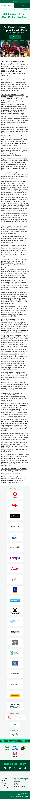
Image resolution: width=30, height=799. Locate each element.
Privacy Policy (4, 784)
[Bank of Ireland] (15, 537)
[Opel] (15, 547)
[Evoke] (15, 685)
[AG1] (15, 706)
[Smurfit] (15, 621)
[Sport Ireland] (15, 653)
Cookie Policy (4, 779)
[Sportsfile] (15, 725)
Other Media (24, 796)
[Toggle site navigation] (2, 5)
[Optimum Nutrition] (15, 632)
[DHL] (15, 695)
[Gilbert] (15, 611)
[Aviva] (15, 526)
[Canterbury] (15, 505)
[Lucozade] (15, 600)
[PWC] (15, 579)
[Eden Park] (15, 674)
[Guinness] (15, 516)
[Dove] (15, 642)
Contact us (6, 788)
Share (15, 37)
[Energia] (15, 558)
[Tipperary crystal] (20, 717)
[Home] (8, 6)
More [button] (14, 1)
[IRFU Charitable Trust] (15, 734)
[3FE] (9, 717)
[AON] (15, 569)
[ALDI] (15, 590)
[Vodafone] (15, 495)
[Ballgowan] (15, 664)
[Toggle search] (27, 5)
